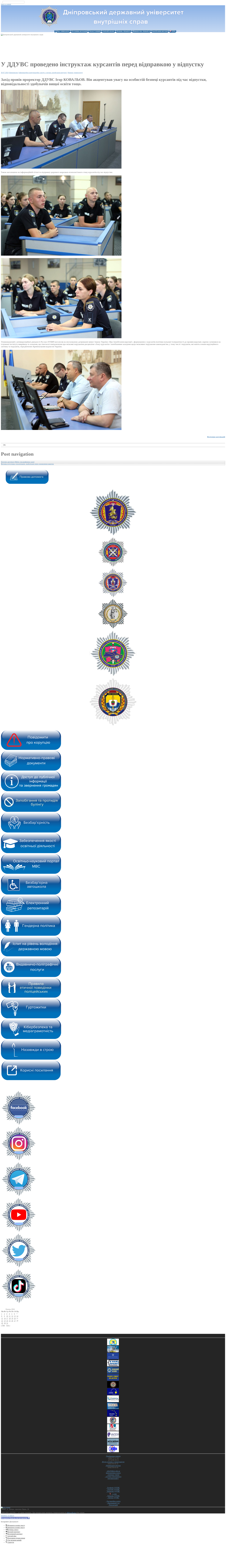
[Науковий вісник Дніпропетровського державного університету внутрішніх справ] (113, 1373)
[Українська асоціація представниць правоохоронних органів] (113, 1437)
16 (5, 1318)
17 (7, 1318)
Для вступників (95, 31)
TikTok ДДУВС (113, 1498)
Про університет (63, 31)
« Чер (3, 1325)
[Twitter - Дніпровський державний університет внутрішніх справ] (18, 1267)
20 (15, 1318)
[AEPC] (113, 1394)
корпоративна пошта (113, 1473)
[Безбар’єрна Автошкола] (31, 894)
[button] (15, 1518)
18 (10, 1318)
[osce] (113, 1409)
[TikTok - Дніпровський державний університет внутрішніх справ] (18, 1303)
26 (12, 1321)
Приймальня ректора (113, 1466)
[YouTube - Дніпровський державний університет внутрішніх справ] (18, 1232)
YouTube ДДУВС (113, 1489)
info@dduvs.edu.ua (113, 1471)
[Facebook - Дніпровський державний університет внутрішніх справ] (18, 1125)
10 (7, 1316)
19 (12, 1318)
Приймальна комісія (113, 1456)
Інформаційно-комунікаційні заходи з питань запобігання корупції (43, 73)
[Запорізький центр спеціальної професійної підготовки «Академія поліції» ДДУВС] (113, 725)
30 (5, 1323)
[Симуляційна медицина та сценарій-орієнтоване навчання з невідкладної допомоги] (113, 1452)
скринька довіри (113, 1475)
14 (17, 1316)
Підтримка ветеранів (79, 31)
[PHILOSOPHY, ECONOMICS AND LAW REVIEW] (113, 1380)
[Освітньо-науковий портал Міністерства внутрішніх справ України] (31, 873)
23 (5, 1321)
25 (10, 1321)
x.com (114, 1494)
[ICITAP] (113, 1387)
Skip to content (6, 4)
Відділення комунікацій (216, 437)
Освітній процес (108, 31)
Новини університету (75, 73)
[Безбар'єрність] (31, 832)
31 (7, 1323)
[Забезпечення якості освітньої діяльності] (31, 853)
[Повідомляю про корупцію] (31, 749)
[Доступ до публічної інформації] (31, 791)
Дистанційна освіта (113, 1501)
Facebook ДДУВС (113, 1488)
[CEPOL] (113, 1401)
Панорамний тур (113, 1503)
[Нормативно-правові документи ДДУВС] (31, 770)
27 (15, 1321)
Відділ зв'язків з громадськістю (113, 1462)
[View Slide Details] (27, 483)
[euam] (113, 1416)
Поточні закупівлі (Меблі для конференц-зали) (17, 462)
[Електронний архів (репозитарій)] (31, 915)
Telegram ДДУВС (113, 1496)
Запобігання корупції (160, 31)
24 (7, 1321)
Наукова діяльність (123, 31)
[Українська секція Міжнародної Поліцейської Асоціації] (113, 1423)
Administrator (13, 73)
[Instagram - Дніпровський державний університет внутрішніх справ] (18, 1160)
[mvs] (113, 1359)
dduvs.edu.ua (71, 1512)
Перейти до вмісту (7, 1515)
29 (2, 1323)
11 (9, 1316)
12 (12, 1316)
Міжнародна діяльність (141, 31)
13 (15, 1316)
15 (2, 1318)
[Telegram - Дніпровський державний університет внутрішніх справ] (18, 1196)
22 (2, 1321)
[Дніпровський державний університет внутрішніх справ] (113, 27)
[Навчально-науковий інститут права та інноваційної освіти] (113, 628)
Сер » (8, 1325)
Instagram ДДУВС (113, 1491)
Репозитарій (113, 1505)
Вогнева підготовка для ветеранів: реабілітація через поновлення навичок (27, 464)
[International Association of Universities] (113, 1430)
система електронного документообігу (113, 1477)
